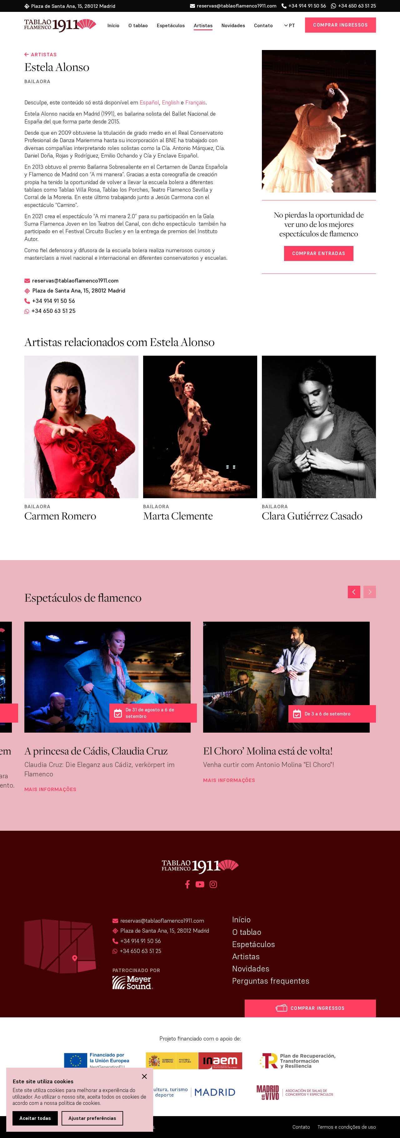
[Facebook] (187, 885)
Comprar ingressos (340, 25)
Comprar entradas (318, 253)
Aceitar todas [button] (35, 1118)
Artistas (203, 25)
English (170, 102)
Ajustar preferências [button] (92, 1118)
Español (149, 102)
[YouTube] (199, 885)
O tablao (138, 25)
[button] (369, 592)
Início (113, 25)
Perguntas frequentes (270, 981)
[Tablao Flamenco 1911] (51, 26)
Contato (263, 25)
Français (195, 102)
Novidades (233, 25)
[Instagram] (212, 885)
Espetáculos (171, 25)
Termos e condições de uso (347, 1127)
